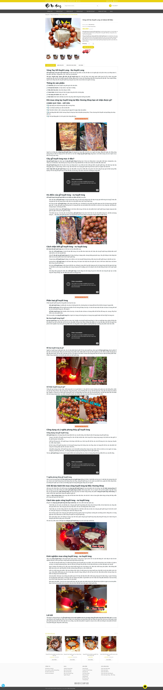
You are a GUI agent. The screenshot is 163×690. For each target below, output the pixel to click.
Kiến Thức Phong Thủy (68, 673)
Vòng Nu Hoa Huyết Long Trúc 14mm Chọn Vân (72, 655)
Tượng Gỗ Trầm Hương (87, 670)
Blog (111, 11)
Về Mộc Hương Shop (68, 668)
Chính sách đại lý (104, 670)
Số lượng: (84, 43)
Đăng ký (116, 1)
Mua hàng (54, 659)
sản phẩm (114, 5)
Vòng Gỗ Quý (59, 11)
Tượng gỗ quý (85, 679)
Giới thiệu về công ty (49, 668)
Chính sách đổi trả (104, 671)
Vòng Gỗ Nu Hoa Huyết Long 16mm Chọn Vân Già (54, 655)
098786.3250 (49, 1)
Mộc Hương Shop (91, 26)
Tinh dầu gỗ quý (91, 11)
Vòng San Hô (69, 11)
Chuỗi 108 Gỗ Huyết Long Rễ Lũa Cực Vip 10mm (108, 655)
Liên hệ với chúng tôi (49, 673)
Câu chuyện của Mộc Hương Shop (52, 670)
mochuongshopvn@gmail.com (60, 1)
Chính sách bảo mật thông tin (107, 673)
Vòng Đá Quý (80, 11)
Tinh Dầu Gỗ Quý (85, 673)
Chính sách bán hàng (105, 668)
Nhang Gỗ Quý (85, 674)
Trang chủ (49, 11)
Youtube (78, 1)
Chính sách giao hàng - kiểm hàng (108, 674)
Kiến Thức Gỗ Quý (67, 670)
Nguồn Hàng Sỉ (67, 674)
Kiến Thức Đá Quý (67, 671)
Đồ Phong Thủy (85, 678)
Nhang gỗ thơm (102, 11)
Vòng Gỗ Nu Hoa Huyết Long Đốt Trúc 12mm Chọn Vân (90, 655)
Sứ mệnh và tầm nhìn (49, 671)
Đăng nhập (109, 1)
